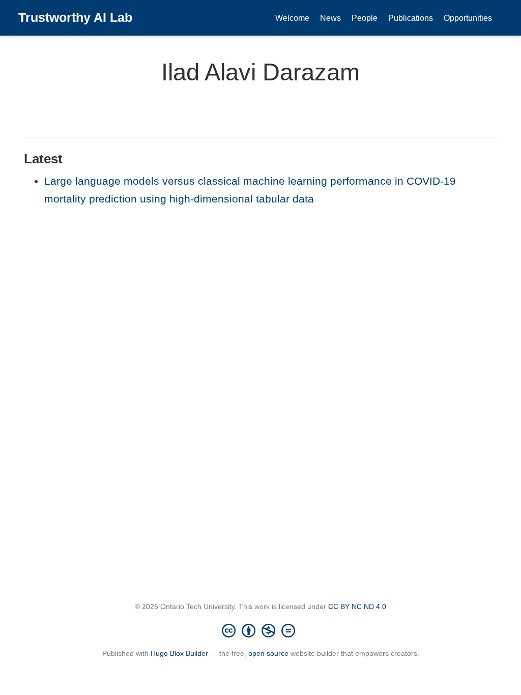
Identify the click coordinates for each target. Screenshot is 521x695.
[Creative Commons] (260, 630)
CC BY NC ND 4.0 (357, 606)
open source (268, 653)
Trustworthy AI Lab (75, 17)
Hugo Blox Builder (179, 653)
